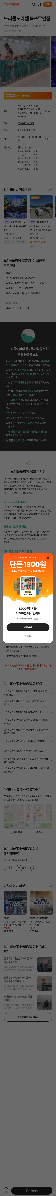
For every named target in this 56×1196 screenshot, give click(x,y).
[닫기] (48, 558)
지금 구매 (28, 627)
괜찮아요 (28, 636)
